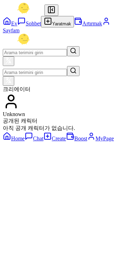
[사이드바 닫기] (51, 10)
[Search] (73, 51)
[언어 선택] (8, 61)
